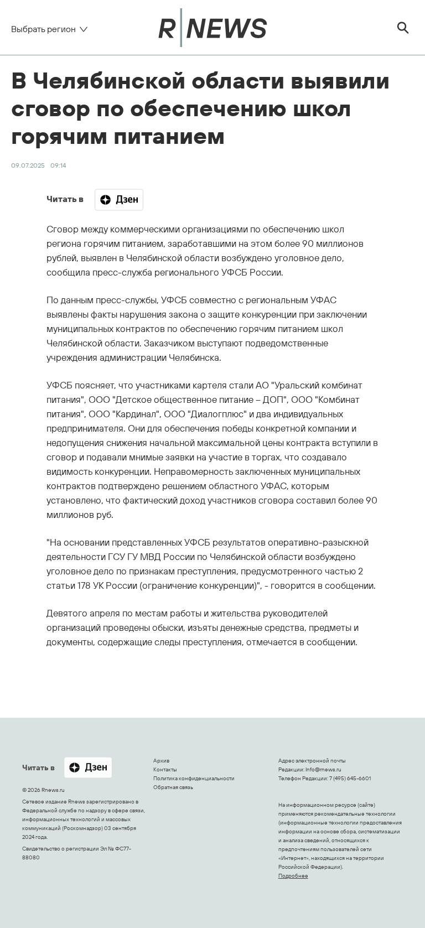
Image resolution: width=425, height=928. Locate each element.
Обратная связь (173, 787)
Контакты (165, 769)
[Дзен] (119, 200)
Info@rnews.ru (323, 769)
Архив (161, 760)
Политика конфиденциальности (194, 778)
